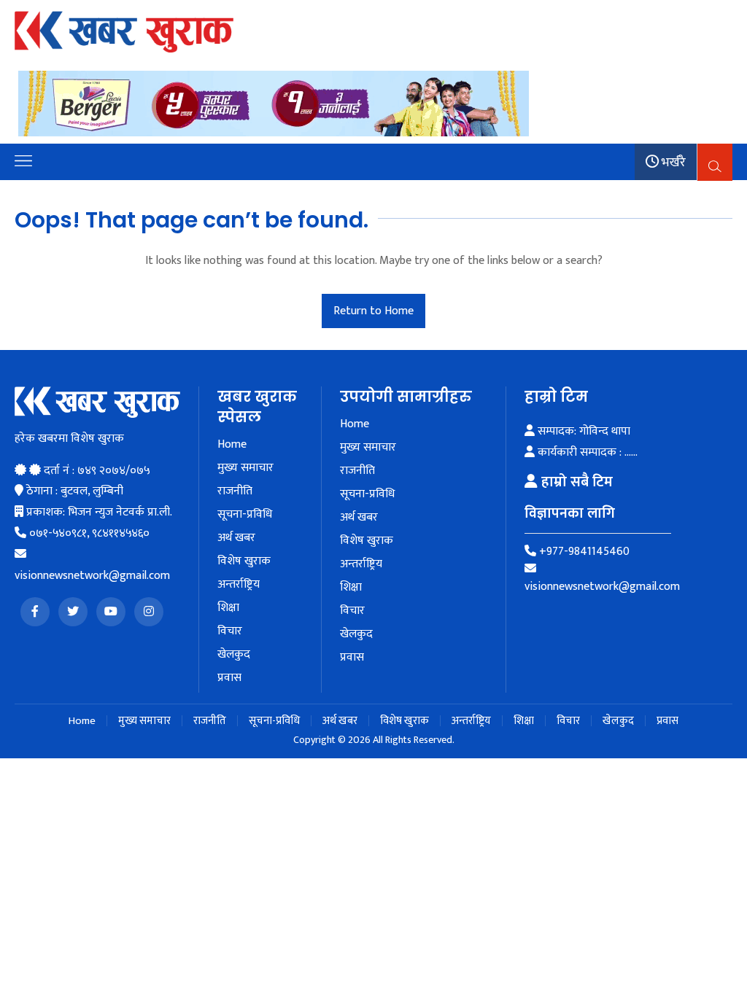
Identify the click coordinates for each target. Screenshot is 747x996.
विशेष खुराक (244, 561)
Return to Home (373, 311)
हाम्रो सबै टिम (575, 482)
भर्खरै (672, 163)
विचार (229, 631)
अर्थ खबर (236, 538)
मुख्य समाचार (245, 468)
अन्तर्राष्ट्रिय (238, 585)
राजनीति (234, 491)
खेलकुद (233, 655)
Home (232, 445)
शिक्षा (228, 608)
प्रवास (229, 678)
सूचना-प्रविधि (244, 515)
